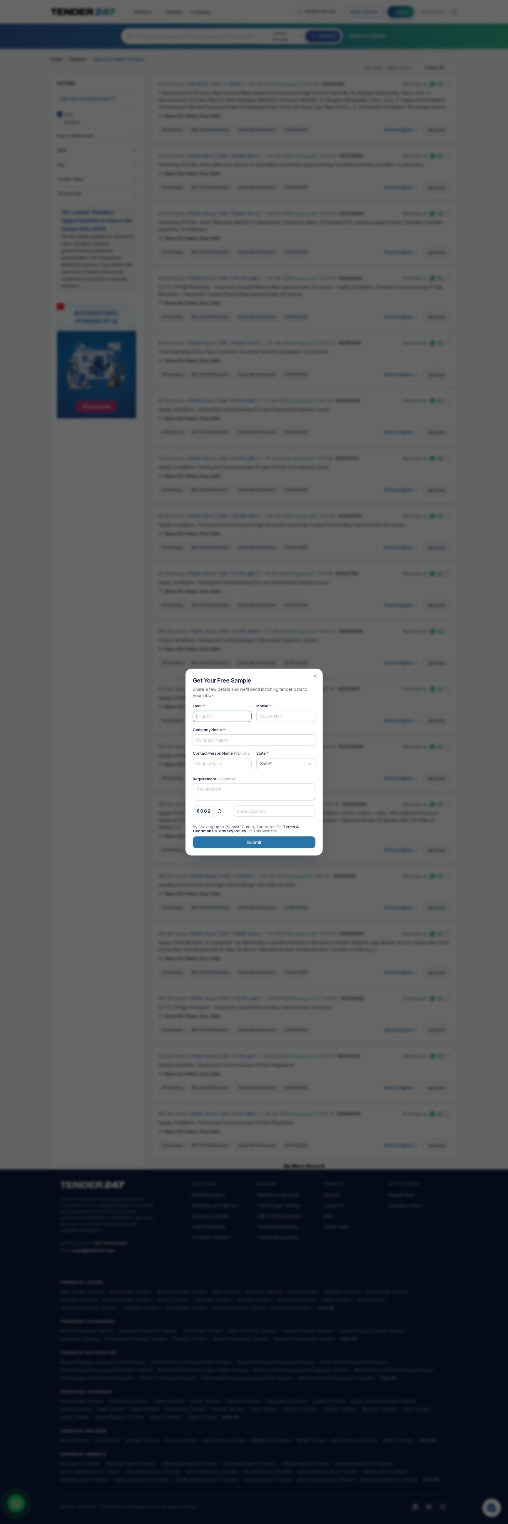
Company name (209, 729)
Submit (254, 842)
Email (199, 705)
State (262, 753)
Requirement (214, 778)
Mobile (263, 705)
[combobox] (285, 763)
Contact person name (222, 753)
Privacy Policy (232, 830)
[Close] (315, 676)
